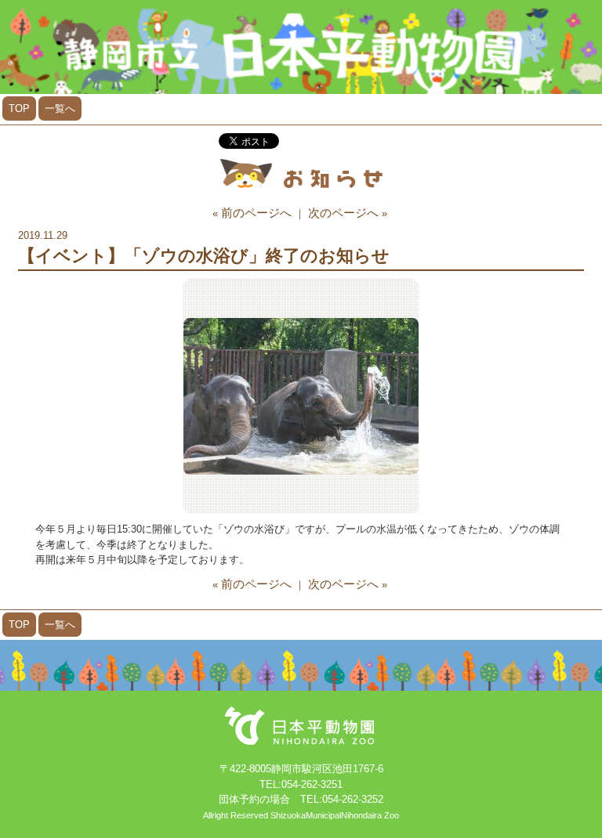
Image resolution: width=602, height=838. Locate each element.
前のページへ (256, 212)
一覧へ (60, 108)
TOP (19, 108)
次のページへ (343, 212)
